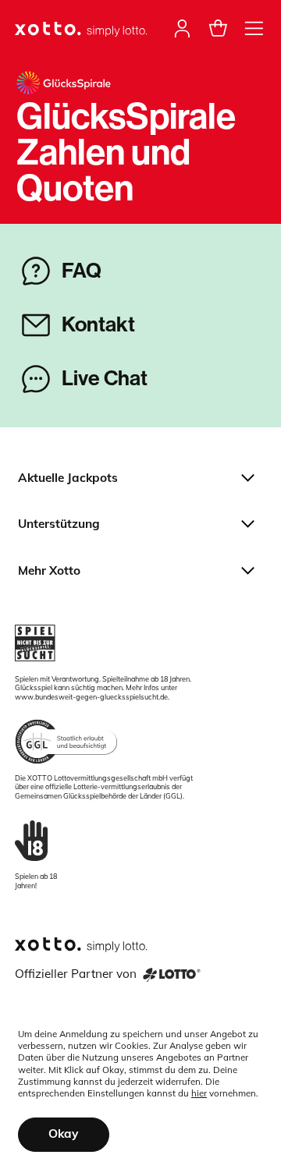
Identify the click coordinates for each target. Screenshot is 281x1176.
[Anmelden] (182, 28)
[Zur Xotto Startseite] (81, 30)
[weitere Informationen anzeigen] (254, 28)
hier (199, 1093)
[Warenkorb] (218, 28)
